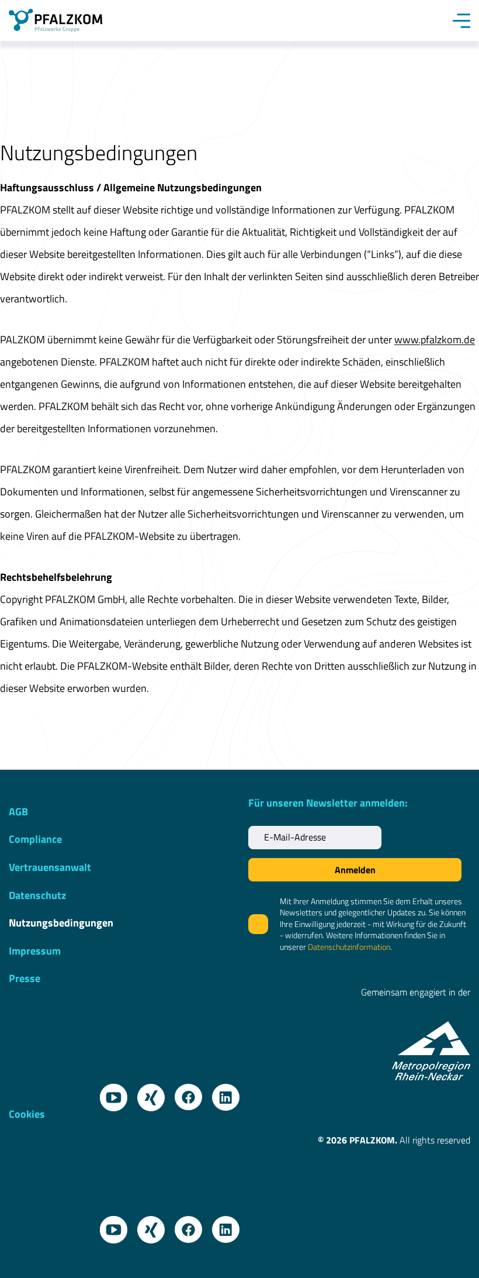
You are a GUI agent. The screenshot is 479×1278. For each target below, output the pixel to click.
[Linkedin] (221, 1093)
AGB (18, 811)
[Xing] (146, 1093)
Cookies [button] (27, 1113)
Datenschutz (37, 895)
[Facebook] (184, 1093)
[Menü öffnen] (461, 20)
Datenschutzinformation (349, 947)
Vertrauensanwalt (50, 867)
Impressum (35, 951)
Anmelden (355, 870)
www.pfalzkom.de (434, 339)
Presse (24, 978)
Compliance (35, 839)
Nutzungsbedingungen (61, 923)
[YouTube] (109, 1093)
